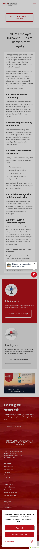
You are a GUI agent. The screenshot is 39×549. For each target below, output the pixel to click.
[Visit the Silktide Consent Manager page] (31, 541)
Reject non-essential (19, 534)
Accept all (19, 528)
